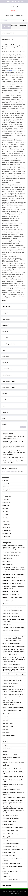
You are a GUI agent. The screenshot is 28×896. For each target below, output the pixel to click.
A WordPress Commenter (9, 471)
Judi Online (6, 604)
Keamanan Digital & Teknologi (10, 613)
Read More (4, 300)
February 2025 (6, 524)
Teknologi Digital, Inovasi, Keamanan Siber (13, 849)
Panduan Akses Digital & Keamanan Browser (14, 646)
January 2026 (6, 490)
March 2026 (6, 483)
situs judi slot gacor (8, 723)
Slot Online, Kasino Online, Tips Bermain (13, 776)
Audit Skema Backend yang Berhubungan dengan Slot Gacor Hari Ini (12, 47)
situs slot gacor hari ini (9, 344)
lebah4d (5, 634)
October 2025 (6, 499)
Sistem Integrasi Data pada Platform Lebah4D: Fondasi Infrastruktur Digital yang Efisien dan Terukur (13, 1)
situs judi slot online (8, 726)
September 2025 (7, 502)
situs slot (5, 729)
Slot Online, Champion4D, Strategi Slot (12, 768)
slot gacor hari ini (12, 70)
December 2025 (7, 493)
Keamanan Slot (7, 624)
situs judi (5, 717)
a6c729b (6, 51)
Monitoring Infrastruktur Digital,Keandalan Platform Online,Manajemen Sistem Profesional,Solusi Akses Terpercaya (13, 638)
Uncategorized (6, 876)
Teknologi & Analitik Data (9, 821)
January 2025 (6, 527)
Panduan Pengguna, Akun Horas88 (11, 664)
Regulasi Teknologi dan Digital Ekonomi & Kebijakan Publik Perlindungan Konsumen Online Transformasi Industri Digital (13, 709)
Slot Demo (5, 742)
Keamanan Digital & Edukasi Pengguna (12, 607)
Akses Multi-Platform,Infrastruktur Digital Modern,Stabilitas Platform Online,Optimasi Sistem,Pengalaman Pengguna (14, 547)
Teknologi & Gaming (8, 824)
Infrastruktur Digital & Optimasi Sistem (12, 597)
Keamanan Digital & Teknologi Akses (12, 616)
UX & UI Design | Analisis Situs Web (12, 879)
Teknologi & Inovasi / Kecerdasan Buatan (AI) (14, 827)
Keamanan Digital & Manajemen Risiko (12, 610)
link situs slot (6, 325)
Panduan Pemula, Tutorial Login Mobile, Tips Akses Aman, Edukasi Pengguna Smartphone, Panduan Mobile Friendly (14, 659)
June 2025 (5, 511)
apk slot (5, 393)
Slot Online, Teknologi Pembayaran (11, 789)
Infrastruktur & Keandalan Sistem (11, 594)
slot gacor (5, 313)
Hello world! (21, 471)
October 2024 (6, 536)
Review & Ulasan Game (8, 714)
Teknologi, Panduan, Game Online (11, 863)
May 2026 (5, 480)
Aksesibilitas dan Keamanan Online (12, 552)
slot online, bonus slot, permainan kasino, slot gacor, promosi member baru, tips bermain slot (13, 764)
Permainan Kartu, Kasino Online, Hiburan (13, 680)
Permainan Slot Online (8, 686)
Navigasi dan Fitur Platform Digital (11, 643)
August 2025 (6, 505)
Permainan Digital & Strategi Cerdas (12, 677)
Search (4, 424)
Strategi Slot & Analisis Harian (10, 815)
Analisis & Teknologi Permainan (11, 555)
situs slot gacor (7, 319)
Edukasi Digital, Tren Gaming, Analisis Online (14, 574)
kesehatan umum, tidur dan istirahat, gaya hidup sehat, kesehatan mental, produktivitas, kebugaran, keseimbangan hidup (14, 629)
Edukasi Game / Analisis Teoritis (11, 577)
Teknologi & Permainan (9, 837)
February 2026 (6, 486)
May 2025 (5, 515)
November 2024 (7, 533)
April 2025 (5, 518)
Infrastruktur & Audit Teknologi (10, 591)
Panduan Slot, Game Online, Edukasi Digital (13, 674)
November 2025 (7, 496)
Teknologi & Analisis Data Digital (11, 818)
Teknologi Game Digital (9, 852)
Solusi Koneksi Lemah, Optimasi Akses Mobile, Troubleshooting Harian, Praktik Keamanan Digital (13, 802)
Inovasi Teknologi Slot (8, 600)
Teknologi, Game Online (9, 855)
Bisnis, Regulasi (7, 561)
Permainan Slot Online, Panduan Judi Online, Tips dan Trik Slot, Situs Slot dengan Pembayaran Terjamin (14, 696)
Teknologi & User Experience (10, 846)
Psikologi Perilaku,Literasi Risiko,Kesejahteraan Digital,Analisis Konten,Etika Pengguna (12, 702)
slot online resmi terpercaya (10, 754)
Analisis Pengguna (7, 558)
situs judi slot (6, 720)
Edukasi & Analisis (7, 564)
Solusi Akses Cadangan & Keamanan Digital (14, 797)
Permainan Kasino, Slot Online (10, 683)
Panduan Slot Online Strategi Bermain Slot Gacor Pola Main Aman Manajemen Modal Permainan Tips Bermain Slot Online (13, 669)
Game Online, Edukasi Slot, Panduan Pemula (14, 580)
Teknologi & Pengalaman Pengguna (12, 833)
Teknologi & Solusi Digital (9, 840)
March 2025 (6, 521)
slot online (5, 751)
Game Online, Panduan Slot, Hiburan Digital (13, 583)
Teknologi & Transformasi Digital (11, 843)
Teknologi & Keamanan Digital (10, 830)
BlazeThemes (17, 893)
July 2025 (5, 508)
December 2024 (7, 530)
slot (4, 350)
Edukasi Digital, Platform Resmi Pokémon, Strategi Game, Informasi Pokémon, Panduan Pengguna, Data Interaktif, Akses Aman (14, 569)
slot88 (4, 400)
